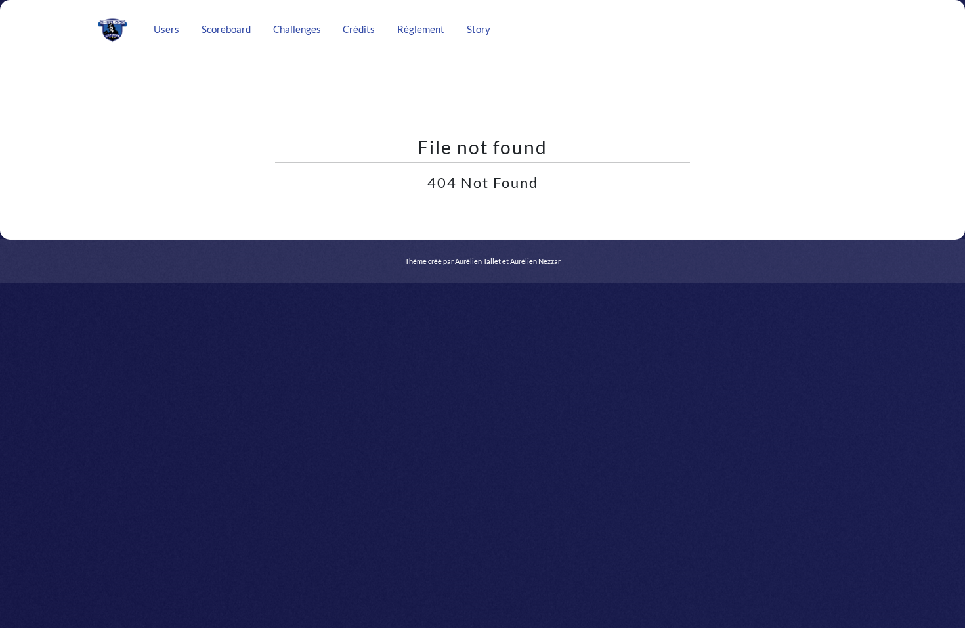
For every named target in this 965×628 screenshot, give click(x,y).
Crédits (359, 29)
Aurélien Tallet (478, 261)
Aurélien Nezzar (535, 261)
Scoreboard (226, 29)
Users (166, 29)
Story (478, 29)
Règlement (420, 29)
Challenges (297, 29)
